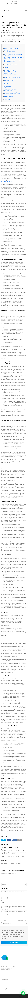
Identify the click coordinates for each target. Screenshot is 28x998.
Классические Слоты (8, 68)
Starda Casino (7, 67)
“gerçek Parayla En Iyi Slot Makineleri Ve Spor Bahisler (13, 870)
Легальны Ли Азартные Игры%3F (11, 63)
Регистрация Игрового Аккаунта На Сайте (13, 92)
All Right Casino (7, 86)
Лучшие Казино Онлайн (9, 51)
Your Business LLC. (11, 996)
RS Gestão (5, 10)
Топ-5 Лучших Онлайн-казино (10, 89)
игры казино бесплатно (6, 181)
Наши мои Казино (8, 73)
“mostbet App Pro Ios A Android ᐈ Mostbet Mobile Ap (21, 921)
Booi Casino (6, 84)
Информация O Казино (9, 80)
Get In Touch (14, 942)
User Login (14, 5)
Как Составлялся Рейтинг (9, 66)
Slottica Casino (7, 99)
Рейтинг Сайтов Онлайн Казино (11, 71)
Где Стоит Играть (8, 90)
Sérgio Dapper (16, 32)
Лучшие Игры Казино (9, 97)
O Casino (6, 87)
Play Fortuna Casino (8, 96)
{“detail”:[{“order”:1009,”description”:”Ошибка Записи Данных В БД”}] (9, 922)
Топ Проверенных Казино (10, 74)
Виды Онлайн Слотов (9, 70)
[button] (26, 10)
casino (23, 32)
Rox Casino (6, 76)
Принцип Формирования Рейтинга (12, 52)
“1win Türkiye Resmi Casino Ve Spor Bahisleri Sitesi (13, 897)
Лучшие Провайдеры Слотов (10, 64)
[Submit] (25, 884)
